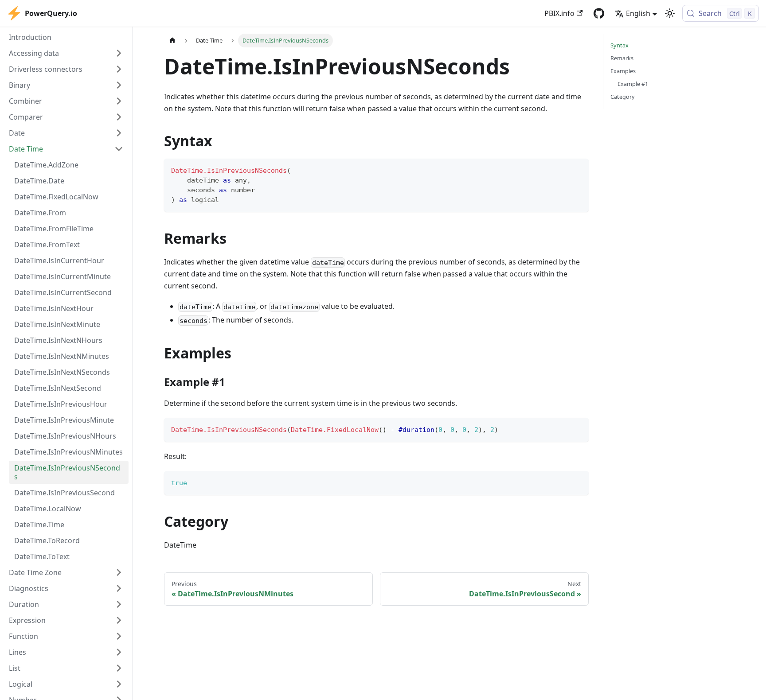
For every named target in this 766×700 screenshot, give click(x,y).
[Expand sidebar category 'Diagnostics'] (119, 588)
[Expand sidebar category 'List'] (119, 668)
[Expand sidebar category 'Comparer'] (119, 117)
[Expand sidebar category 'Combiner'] (119, 101)
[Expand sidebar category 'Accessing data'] (119, 53)
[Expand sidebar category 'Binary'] (119, 85)
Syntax (619, 45)
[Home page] (172, 40)
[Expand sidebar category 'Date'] (119, 133)
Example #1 (632, 84)
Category (622, 97)
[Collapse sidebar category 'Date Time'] (119, 149)
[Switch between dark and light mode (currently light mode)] (670, 13)
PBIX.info (559, 13)
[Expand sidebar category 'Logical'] (119, 684)
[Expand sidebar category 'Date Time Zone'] (119, 572)
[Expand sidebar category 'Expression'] (119, 620)
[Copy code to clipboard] (578, 169)
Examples (623, 71)
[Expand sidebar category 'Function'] (119, 636)
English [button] (638, 13)
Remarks (621, 58)
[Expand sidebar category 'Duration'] (119, 604)
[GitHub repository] (599, 13)
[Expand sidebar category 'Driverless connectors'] (119, 69)
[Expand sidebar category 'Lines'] (119, 652)
